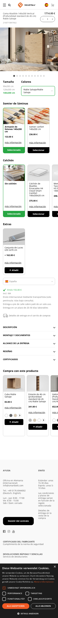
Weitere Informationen (44, 582)
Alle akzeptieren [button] (16, 606)
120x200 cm (9, 89)
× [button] (55, 567)
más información (13, 142)
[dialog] (29, 591)
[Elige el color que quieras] (19, 415)
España (13, 281)
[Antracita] (10, 415)
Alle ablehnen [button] (43, 606)
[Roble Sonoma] (15, 415)
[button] (29, 613)
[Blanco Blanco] (54, 420)
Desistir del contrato (18, 520)
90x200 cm (8, 86)
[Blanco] (6, 415)
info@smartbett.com (13, 485)
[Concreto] (30, 420)
